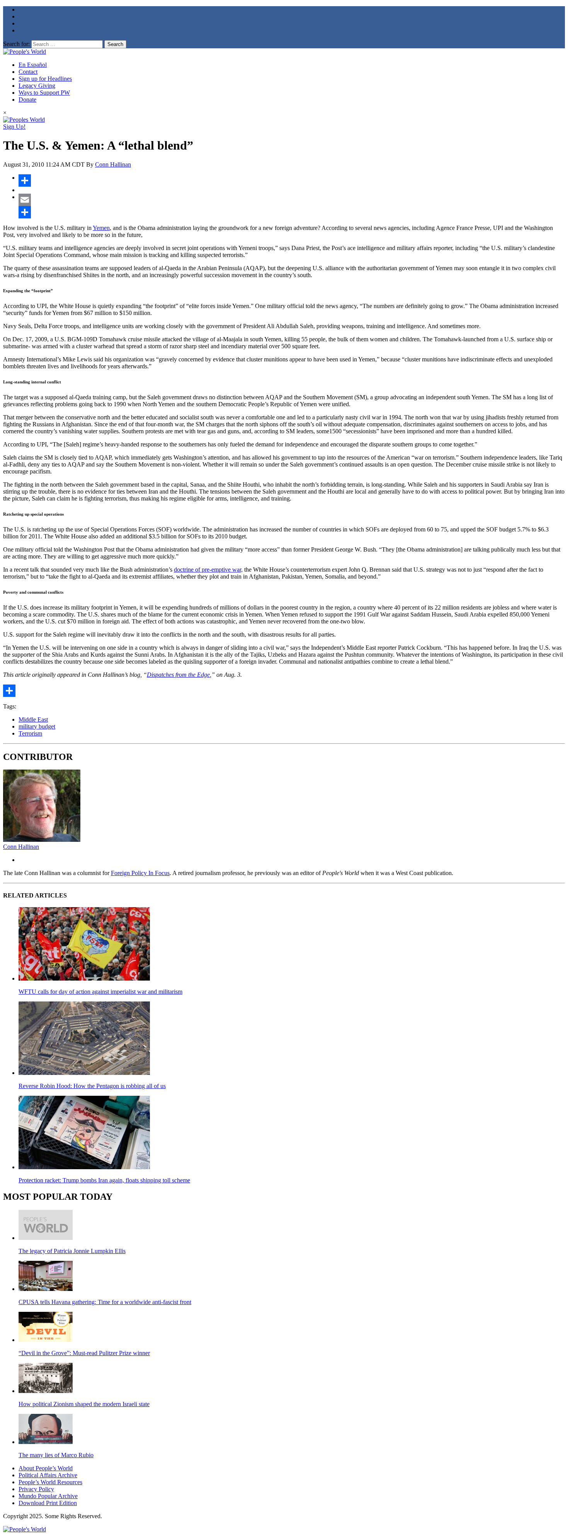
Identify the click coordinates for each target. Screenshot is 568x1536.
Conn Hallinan (113, 164)
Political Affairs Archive (48, 1475)
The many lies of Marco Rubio (56, 1455)
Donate (27, 99)
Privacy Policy (36, 1489)
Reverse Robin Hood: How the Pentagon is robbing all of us (92, 1086)
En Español (33, 64)
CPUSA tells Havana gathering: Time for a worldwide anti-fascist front (105, 1302)
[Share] (292, 180)
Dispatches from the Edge (178, 674)
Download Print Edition (48, 1503)
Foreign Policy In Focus (140, 873)
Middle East (33, 719)
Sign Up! (14, 126)
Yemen (101, 228)
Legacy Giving (37, 85)
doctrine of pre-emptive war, (208, 569)
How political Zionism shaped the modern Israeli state (84, 1404)
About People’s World (46, 1468)
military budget (37, 726)
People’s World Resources (50, 1482)
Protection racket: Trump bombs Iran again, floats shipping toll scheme (104, 1180)
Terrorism (30, 733)
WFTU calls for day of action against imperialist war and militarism (100, 991)
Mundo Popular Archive (48, 1496)
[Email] (292, 200)
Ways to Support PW (44, 92)
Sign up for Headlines (45, 78)
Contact (28, 71)
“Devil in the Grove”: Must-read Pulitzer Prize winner (84, 1353)
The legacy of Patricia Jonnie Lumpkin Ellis (72, 1251)
